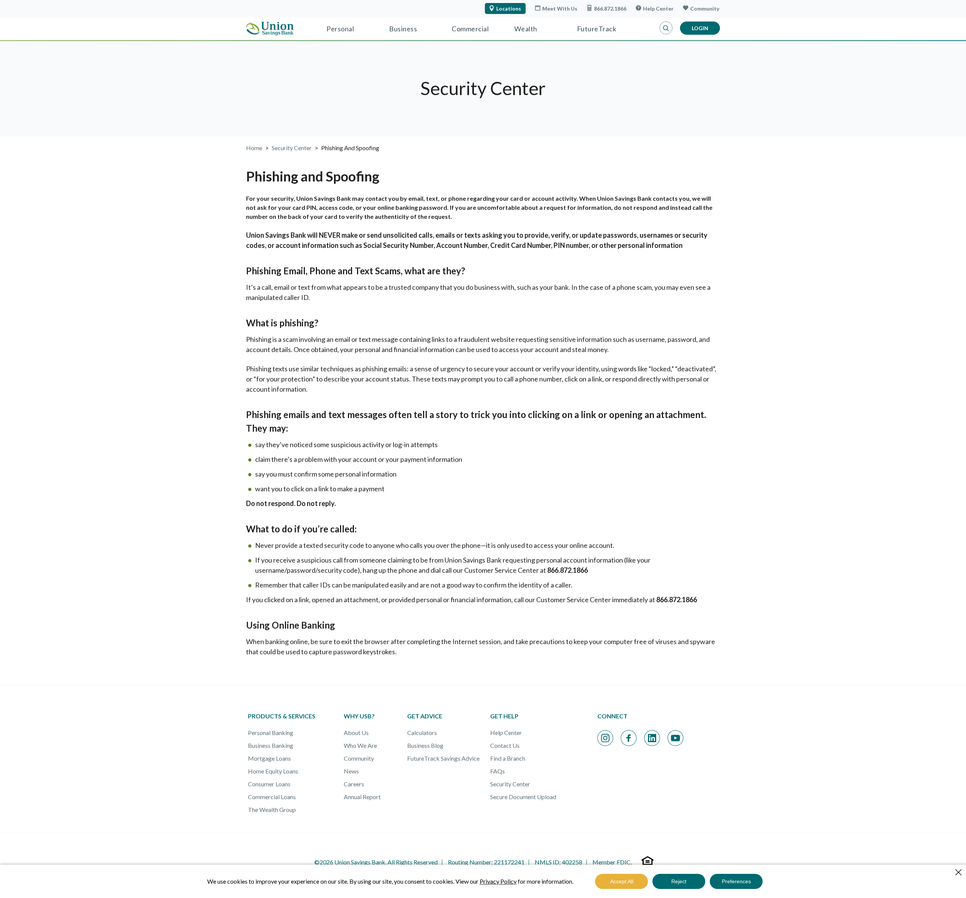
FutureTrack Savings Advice (443, 758)
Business (403, 29)
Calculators (422, 732)
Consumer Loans (269, 783)
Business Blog (425, 745)
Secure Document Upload (523, 796)
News (351, 771)
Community (704, 8)
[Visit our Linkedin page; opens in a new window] (652, 738)
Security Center (510, 783)
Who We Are (360, 745)
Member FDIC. (612, 862)
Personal (340, 29)
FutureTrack (597, 29)
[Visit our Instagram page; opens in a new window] (605, 738)
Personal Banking (270, 732)
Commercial (470, 29)
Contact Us (505, 745)
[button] (666, 28)
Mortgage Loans (269, 758)
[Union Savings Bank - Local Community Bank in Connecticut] (270, 28)
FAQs (497, 771)
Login (700, 28)
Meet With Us (559, 8)
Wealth (525, 29)
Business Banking (270, 745)
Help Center (658, 8)
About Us (356, 732)
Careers (354, 783)
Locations (508, 8)
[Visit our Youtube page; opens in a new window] (675, 738)
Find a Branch (507, 758)
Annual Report (362, 796)
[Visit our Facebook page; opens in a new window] (629, 738)
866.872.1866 (610, 8)
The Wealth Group (272, 809)
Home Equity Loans (273, 771)
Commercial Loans (272, 796)
